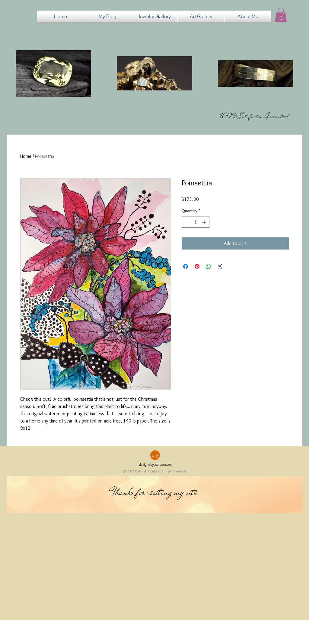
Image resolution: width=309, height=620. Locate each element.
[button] (154, 16)
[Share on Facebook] (185, 266)
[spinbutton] (195, 222)
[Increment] (205, 222)
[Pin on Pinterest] (197, 266)
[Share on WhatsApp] (208, 266)
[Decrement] (186, 222)
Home (25, 156)
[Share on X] (220, 266)
